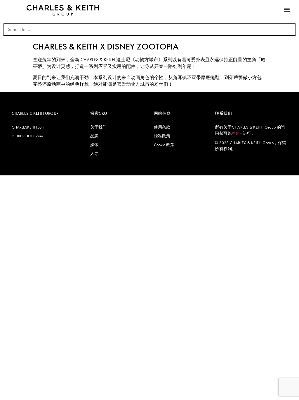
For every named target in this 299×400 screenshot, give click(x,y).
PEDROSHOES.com (27, 136)
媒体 (94, 144)
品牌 (94, 136)
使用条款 (162, 127)
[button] (287, 10)
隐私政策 (162, 136)
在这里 (237, 133)
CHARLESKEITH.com (28, 127)
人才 (94, 153)
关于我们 (98, 127)
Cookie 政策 (164, 144)
